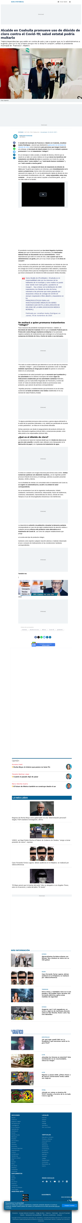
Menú (13, 1163)
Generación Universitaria (45, 1147)
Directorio (15, 1213)
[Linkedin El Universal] (67, 1182)
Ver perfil (22, 137)
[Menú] (70, 2)
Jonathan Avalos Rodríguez (47, 313)
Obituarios (45, 1144)
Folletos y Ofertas (47, 1139)
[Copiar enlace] (14, 155)
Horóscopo (45, 1162)
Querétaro (45, 1125)
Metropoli (14, 1136)
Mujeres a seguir (16, 1121)
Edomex (44, 1117)
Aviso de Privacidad (64, 1213)
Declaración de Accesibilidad (33, 1215)
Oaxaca (44, 1119)
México (44, 629)
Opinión (15, 760)
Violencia (48, 1213)
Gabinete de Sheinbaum (15, 1130)
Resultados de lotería (46, 1165)
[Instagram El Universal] (59, 1182)
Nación (13, 1117)
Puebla (44, 1121)
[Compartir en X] (14, 146)
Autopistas (15, 1169)
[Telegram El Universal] (43, 1182)
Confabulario (15, 1154)
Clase (13, 1176)
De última (14, 1165)
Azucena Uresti (17, 764)
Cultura (14, 1152)
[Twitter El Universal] (50, 1182)
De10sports (45, 1152)
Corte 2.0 (14, 1119)
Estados (20, 132)
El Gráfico (45, 1150)
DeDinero (44, 1154)
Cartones (14, 1144)
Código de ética (40, 1213)
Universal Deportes (17, 1148)
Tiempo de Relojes (17, 1187)
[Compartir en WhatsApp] (14, 149)
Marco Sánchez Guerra (20, 784)
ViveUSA (44, 1156)
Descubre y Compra (47, 1137)
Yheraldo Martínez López (20, 774)
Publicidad (55, 1213)
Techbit (14, 1161)
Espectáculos (15, 1150)
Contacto (59, 1215)
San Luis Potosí (46, 1127)
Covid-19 (51, 629)
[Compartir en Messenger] (14, 152)
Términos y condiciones (49, 1215)
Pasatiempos (45, 1160)
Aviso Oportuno (46, 1141)
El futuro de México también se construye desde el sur (35, 786)
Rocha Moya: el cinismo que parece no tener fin (32, 767)
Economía (14, 1146)
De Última (14, 1181)
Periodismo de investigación (16, 1124)
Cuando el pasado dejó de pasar (26, 777)
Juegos (44, 1158)
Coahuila (24, 629)
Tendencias (15, 1156)
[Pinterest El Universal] (63, 1182)
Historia (22, 1215)
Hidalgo (44, 1123)
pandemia (60, 629)
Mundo (13, 1133)
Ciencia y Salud (16, 1158)
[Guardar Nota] (14, 158)
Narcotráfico (15, 1140)
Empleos (44, 1143)
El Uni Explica (16, 1127)
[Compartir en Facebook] (14, 143)
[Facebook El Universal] (46, 1182)
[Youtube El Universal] (55, 1182)
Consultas (14, 1171)
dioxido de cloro (34, 629)
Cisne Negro (15, 1189)
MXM (13, 1160)
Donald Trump (16, 1135)
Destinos (14, 1167)
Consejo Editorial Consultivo (27, 1213)
